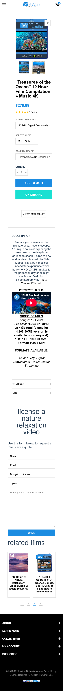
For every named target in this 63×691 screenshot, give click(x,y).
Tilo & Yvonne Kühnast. (34, 281)
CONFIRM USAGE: (24, 151)
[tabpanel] (19, 574)
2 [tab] (28, 603)
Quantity (20, 166)
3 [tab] (34, 603)
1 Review (33, 112)
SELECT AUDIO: (23, 135)
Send (31, 533)
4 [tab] (41, 603)
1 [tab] (22, 603)
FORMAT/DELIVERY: (25, 119)
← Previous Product (33, 214)
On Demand (33, 195)
